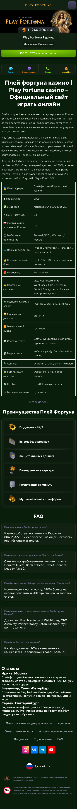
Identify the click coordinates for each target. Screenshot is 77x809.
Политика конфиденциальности (29, 723)
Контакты (64, 723)
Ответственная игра (18, 731)
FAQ (60, 739)
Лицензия (21, 739)
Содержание (43, 739)
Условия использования (56, 731)
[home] (38, 5)
